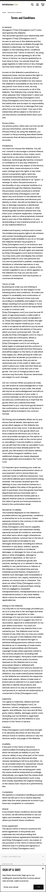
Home (4, 12)
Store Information (11, 856)
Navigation (7, 864)
